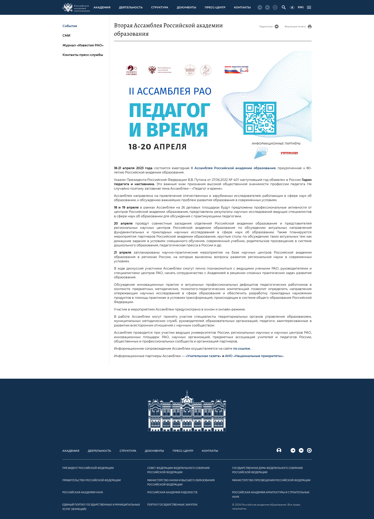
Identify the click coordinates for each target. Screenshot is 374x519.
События (70, 26)
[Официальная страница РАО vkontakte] (267, 7)
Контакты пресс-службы (83, 55)
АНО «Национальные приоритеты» (254, 356)
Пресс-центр (215, 7)
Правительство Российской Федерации (91, 480)
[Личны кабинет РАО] (279, 450)
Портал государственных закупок (172, 504)
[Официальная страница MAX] (275, 7)
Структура (159, 7)
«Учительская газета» (203, 356)
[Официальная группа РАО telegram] (260, 7)
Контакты (242, 7)
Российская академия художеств (172, 492)
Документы (186, 7)
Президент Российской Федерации (88, 468)
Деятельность (131, 7)
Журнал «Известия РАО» (83, 45)
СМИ (66, 35)
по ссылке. (242, 348)
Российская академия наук (82, 492)
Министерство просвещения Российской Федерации (271, 480)
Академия (102, 7)
